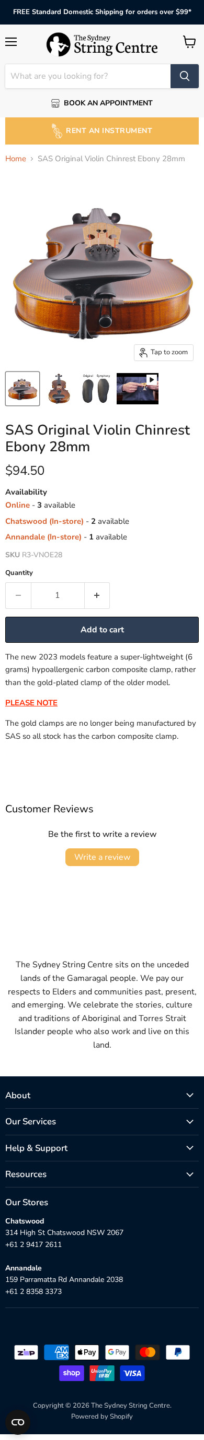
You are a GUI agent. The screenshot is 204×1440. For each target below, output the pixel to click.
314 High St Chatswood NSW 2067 (64, 1233)
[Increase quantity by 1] (97, 595)
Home (15, 158)
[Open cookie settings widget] (17, 1422)
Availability (26, 492)
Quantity (19, 573)
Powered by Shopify (102, 1416)
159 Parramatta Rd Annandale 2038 (64, 1280)
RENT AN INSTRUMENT (109, 131)
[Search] (185, 76)
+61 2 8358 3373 (33, 1292)
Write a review (102, 857)
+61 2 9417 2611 (33, 1245)
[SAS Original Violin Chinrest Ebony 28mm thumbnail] (22, 388)
